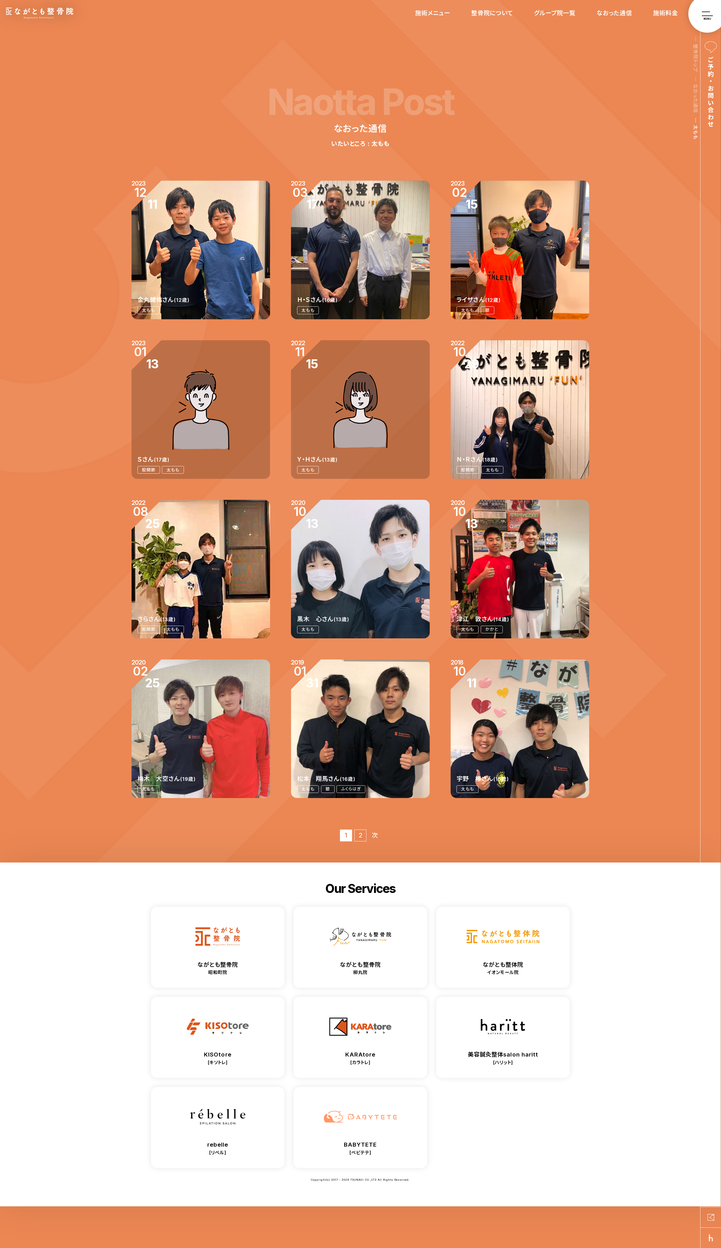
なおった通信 (614, 13)
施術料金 (665, 13)
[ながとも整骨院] (710, 1197)
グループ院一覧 (554, 13)
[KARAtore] (710, 1217)
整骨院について (492, 13)
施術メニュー (432, 13)
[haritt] (710, 1238)
